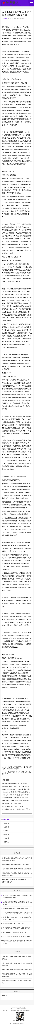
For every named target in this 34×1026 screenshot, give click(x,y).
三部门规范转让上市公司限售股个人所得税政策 (15, 864)
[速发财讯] (10, 5)
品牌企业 (5, 18)
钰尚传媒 (4, 996)
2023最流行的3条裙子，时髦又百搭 (13, 923)
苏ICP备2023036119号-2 (9, 1010)
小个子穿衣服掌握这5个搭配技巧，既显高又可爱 (17, 913)
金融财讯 (6, 827)
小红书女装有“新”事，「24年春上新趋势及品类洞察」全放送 (17, 768)
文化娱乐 (6, 838)
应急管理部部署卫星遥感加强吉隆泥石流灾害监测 (16, 869)
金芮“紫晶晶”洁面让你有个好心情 (13, 806)
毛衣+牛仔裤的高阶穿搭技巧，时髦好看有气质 (17, 936)
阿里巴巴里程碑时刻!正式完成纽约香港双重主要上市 (17, 970)
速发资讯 (6, 823)
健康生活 (6, 842)
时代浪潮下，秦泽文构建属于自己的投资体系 (16, 928)
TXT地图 (15, 1023)
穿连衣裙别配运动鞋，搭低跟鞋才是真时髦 (15, 908)
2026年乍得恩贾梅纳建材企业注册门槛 (14, 932)
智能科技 (6, 830)
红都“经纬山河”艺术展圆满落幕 (12, 803)
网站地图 (20, 1023)
